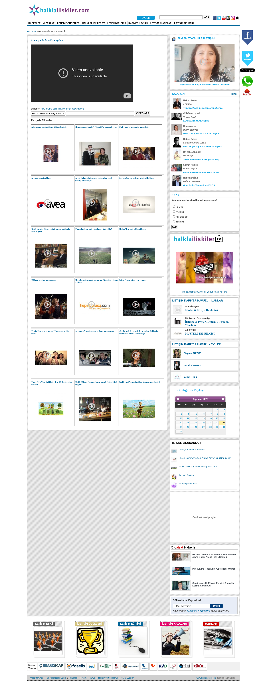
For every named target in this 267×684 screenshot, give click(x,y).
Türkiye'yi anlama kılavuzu (192, 449)
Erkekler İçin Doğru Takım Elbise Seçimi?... (203, 146)
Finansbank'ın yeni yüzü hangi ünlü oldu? (93, 229)
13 (203, 418)
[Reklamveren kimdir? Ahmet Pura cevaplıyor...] (93, 168)
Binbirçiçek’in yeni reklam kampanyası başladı (139, 382)
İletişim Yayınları (187, 475)
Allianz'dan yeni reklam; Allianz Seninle (48, 127)
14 (210, 418)
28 (210, 427)
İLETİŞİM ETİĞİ (44, 623)
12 (196, 418)
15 (217, 418)
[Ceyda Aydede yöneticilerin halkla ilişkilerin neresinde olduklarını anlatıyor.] (137, 373)
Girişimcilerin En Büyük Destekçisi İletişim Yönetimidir (204, 84)
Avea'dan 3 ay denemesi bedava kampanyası (94, 331)
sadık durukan (192, 365)
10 (181, 418)
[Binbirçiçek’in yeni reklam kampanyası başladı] (137, 424)
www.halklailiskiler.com (206, 678)
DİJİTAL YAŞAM (190, 169)
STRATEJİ (187, 104)
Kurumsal (73, 678)
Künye (92, 678)
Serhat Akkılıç (190, 165)
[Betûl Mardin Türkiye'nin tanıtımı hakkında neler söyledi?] (49, 271)
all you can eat (67, 109)
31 (181, 431)
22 (217, 423)
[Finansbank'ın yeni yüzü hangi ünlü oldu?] (93, 271)
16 (224, 418)
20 (203, 423)
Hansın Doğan (190, 178)
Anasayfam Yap (36, 678)
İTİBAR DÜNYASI (190, 130)
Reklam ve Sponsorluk (108, 678)
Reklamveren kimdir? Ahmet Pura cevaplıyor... (96, 127)
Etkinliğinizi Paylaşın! (191, 390)
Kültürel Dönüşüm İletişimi (196, 121)
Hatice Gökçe (190, 139)
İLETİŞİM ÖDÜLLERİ (89, 623)
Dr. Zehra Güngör (192, 152)
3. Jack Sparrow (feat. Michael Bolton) (136, 178)
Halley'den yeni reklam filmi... (132, 229)
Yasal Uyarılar (127, 678)
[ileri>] (223, 399)
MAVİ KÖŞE (188, 156)
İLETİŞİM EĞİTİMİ (130, 623)
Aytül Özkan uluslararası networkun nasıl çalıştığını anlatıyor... (93, 179)
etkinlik (56, 109)
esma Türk (190, 377)
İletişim (83, 678)
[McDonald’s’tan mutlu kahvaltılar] (137, 168)
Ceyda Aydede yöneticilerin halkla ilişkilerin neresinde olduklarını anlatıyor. (138, 332)
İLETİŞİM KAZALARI (174, 623)
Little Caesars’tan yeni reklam (132, 280)
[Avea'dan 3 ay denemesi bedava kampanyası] (93, 373)
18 (188, 423)
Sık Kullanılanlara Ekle (56, 678)
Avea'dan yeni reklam (40, 178)
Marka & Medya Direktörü (201, 310)
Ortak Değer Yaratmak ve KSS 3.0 (199, 185)
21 (210, 423)
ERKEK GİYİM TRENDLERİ (194, 143)
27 (203, 427)
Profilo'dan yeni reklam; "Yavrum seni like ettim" (50, 332)
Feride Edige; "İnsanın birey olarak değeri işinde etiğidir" (96, 383)
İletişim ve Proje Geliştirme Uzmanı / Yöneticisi (207, 323)
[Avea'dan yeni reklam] (49, 219)
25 (188, 427)
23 (224, 423)
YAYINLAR (211, 623)
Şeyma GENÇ (192, 353)
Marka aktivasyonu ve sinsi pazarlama (198, 466)
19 (196, 423)
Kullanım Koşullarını (198, 610)
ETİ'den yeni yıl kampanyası (43, 280)
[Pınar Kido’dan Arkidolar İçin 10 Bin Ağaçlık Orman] (49, 424)
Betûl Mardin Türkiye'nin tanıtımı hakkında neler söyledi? (50, 230)
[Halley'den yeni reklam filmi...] (137, 271)
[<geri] (178, 399)
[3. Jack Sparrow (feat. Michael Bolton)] (137, 219)
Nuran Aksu (189, 126)
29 (217, 427)
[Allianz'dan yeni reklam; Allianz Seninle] (49, 168)
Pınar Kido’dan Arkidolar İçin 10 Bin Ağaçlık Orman (51, 383)
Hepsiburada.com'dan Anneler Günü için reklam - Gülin (96, 281)
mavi (43, 109)
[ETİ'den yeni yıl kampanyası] (49, 322)
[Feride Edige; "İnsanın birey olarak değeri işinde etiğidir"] (93, 424)
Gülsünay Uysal (191, 113)
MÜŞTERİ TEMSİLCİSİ (200, 333)
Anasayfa (32, 31)
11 (188, 418)
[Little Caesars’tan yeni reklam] (137, 322)
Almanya (79, 109)
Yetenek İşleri (189, 117)
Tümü (233, 93)
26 (196, 427)
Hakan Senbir (190, 100)
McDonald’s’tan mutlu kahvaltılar (134, 127)
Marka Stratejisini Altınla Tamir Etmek (201, 172)
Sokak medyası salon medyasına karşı (201, 159)
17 (181, 423)
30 (224, 427)
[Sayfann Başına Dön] (247, 95)
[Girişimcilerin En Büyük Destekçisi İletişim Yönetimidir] (204, 81)
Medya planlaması (188, 483)
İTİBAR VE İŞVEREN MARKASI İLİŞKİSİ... (202, 134)
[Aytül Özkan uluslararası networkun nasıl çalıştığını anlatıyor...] (93, 219)
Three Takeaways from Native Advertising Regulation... (206, 458)
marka (49, 109)
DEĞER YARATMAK (191, 182)
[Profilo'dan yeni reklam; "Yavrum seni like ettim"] (49, 373)
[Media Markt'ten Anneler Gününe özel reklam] (204, 289)
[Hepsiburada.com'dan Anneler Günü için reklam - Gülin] (93, 322)
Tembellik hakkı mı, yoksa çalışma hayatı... (203, 108)
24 (181, 427)
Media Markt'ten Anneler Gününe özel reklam (204, 292)
